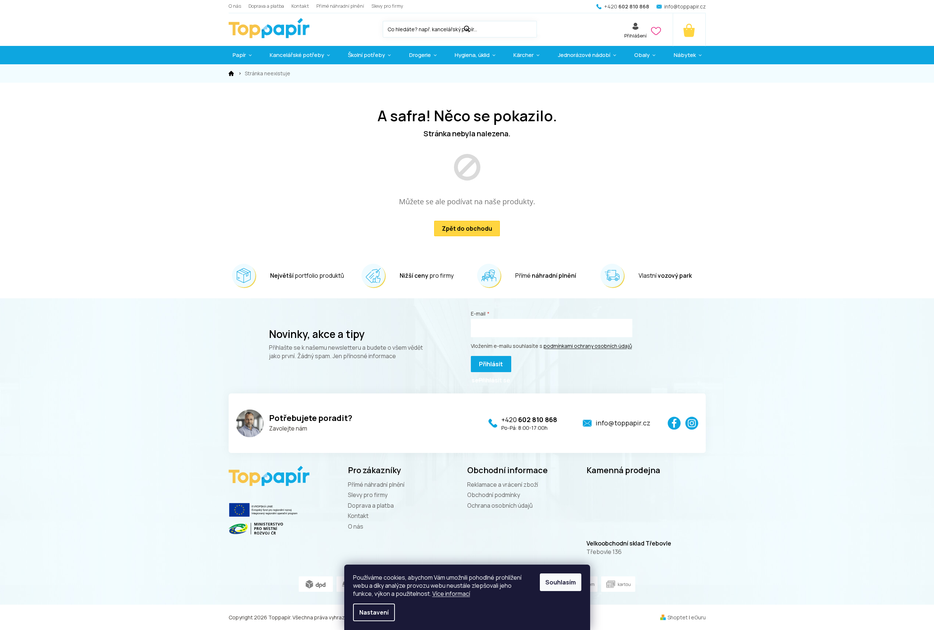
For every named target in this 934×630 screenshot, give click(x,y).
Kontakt (300, 6)
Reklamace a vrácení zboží (502, 484)
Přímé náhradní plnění (340, 6)
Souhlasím (560, 582)
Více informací (451, 594)
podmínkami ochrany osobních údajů (588, 345)
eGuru (698, 617)
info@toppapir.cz (623, 422)
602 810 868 (529, 419)
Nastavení (374, 612)
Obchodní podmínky (493, 495)
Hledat (544, 28)
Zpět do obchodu (467, 228)
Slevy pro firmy (387, 6)
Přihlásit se (487, 366)
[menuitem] (242, 55)
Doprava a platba (266, 6)
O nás (235, 6)
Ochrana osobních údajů (500, 505)
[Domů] (231, 73)
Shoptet (678, 617)
